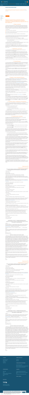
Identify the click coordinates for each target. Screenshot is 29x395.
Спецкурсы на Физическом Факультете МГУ (21, 371)
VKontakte (3, 382)
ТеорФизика (17, 359)
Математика (17, 360)
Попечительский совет (5, 359)
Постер (3, 372)
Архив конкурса (17, 10)
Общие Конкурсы (19, 357)
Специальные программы (10, 9)
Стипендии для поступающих (23, 9)
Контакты (4, 379)
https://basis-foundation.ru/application (20, 82)
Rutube (6, 382)
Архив (3, 375)
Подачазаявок (25, 1)
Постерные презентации (5, 374)
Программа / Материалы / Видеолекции (7, 373)
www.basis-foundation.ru (19, 94)
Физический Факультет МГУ (16, 9)
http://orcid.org (6, 273)
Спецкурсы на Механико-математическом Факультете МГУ (22, 372)
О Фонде (4, 357)
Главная (6, 9)
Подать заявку (4, 371)
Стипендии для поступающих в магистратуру (10, 10)
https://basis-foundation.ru (8, 226)
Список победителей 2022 (2, 18)
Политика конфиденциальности (6, 385)
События (17, 369)
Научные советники (5, 360)
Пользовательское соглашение (6, 384)
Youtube (5, 382)
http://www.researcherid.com (24, 180)
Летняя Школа (5, 369)
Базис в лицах (18, 376)
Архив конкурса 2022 (21, 10)
